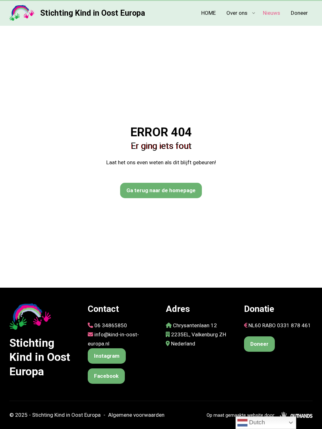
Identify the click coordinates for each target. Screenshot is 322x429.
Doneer (299, 13)
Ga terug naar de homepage (161, 190)
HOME (208, 13)
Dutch (256, 422)
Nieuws (271, 13)
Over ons (236, 13)
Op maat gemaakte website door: (241, 415)
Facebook (106, 376)
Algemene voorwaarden (136, 415)
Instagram (106, 356)
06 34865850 (110, 325)
